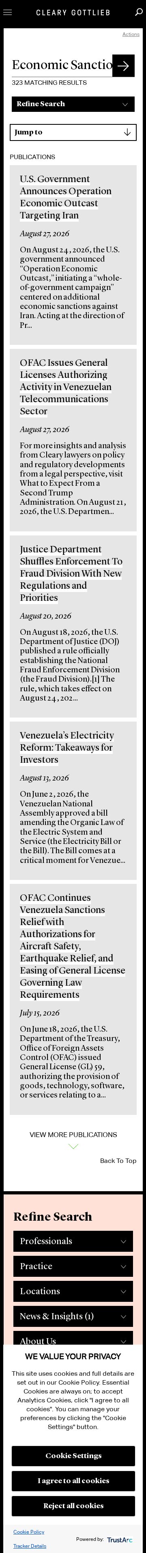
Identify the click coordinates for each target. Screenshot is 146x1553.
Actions (131, 34)
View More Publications (73, 1135)
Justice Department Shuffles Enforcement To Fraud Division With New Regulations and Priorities (71, 574)
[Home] (73, 12)
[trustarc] (119, 1539)
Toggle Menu (7, 12)
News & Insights (57, 1316)
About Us (38, 1341)
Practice (36, 1266)
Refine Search (41, 104)
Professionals (46, 1241)
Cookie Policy (28, 1532)
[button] (123, 66)
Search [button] (139, 12)
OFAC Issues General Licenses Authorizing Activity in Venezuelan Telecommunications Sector (66, 388)
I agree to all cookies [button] (74, 1481)
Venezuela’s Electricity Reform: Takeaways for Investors (67, 748)
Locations (40, 1291)
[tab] (73, 1239)
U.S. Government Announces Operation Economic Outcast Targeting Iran (66, 198)
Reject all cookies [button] (73, 1506)
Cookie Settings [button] (73, 1456)
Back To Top (118, 1161)
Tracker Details (29, 1546)
